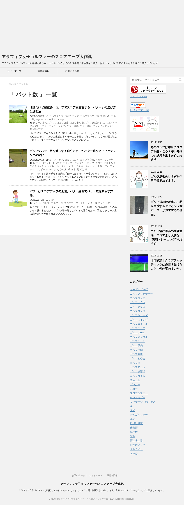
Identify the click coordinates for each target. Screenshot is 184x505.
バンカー (135, 384)
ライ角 (63, 169)
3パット (47, 163)
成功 (70, 169)
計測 (76, 169)
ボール (43, 169)
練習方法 (38, 129)
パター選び (85, 126)
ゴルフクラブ (56, 116)
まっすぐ (57, 163)
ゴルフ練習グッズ (94, 122)
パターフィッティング (53, 126)
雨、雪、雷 (136, 440)
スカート (135, 380)
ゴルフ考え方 (137, 375)
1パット (37, 163)
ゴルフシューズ (139, 315)
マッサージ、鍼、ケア (142, 401)
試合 (132, 436)
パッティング (100, 126)
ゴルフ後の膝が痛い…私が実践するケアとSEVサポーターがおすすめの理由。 (167, 208)
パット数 (97, 166)
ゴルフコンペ (137, 311)
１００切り (50, 119)
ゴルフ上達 (62, 122)
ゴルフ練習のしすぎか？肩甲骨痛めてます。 (166, 178)
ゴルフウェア (137, 298)
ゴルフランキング (138, 96)
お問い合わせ (72, 71)
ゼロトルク (110, 163)
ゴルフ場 (135, 362)
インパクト (80, 163)
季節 (132, 419)
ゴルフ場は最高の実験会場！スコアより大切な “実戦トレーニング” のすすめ (167, 237)
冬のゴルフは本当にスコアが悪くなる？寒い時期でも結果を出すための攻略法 (166, 153)
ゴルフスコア (87, 116)
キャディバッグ (139, 289)
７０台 (60, 119)
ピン (106, 166)
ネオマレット (52, 166)
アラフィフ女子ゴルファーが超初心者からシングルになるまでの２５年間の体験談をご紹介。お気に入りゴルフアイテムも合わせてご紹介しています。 (92, 490)
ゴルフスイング (139, 319)
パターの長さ (76, 166)
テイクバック (37, 166)
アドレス (67, 163)
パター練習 (72, 126)
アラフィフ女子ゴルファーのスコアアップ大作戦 (47, 56)
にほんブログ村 (139, 110)
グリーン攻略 (40, 122)
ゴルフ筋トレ (137, 367)
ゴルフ (51, 122)
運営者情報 (43, 71)
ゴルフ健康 (136, 354)
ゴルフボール (137, 332)
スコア (98, 163)
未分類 (134, 427)
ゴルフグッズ (72, 116)
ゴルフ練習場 (137, 371)
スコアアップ (71, 203)
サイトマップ (14, 71)
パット (87, 166)
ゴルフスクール (139, 324)
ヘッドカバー (137, 397)
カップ (90, 163)
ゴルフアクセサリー (141, 293)
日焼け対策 (136, 423)
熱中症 (134, 431)
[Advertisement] (92, 25)
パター (39, 119)
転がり (83, 169)
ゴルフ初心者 (103, 116)
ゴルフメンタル (139, 336)
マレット (53, 169)
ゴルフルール (137, 341)
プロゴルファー (139, 393)
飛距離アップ (137, 444)
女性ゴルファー (139, 414)
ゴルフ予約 (136, 345)
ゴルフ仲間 (136, 349)
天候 (132, 410)
